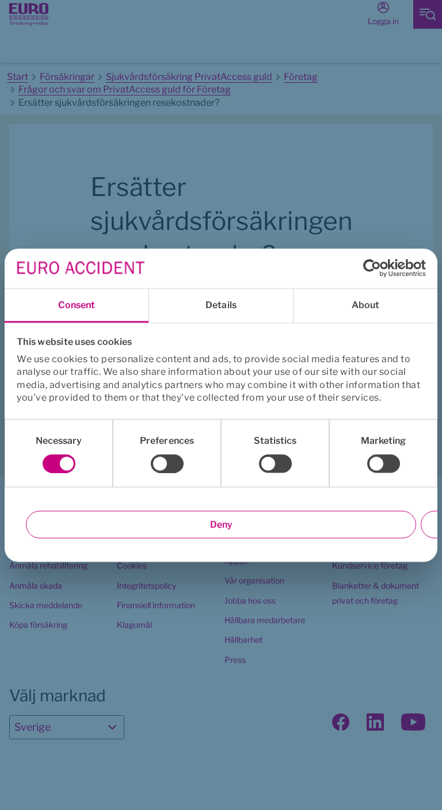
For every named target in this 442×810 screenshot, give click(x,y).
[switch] (167, 463)
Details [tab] (221, 304)
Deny (221, 524)
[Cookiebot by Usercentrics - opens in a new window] (375, 268)
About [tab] (366, 304)
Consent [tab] (77, 304)
